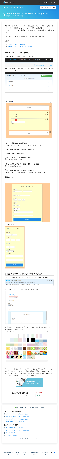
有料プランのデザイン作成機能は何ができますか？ (18, 414)
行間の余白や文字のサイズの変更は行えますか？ (17, 419)
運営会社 (17, 453)
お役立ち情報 (45, 453)
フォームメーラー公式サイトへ (44, 2)
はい (40, 395)
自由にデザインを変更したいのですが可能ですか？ (18, 416)
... (9, 7)
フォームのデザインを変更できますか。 (15, 421)
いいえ (40, 392)
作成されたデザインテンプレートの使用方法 (19, 46)
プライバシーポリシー (34, 453)
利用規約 (24, 453)
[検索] (54, 7)
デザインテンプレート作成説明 (16, 44)
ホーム (4, 7)
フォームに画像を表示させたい (13, 432)
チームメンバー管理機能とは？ (13, 435)
